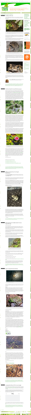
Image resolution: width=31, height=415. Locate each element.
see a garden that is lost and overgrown (17, 92)
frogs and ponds (9, 168)
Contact (27, 1)
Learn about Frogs (14, 84)
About (4, 1)
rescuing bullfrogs (12, 219)
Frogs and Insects (21, 218)
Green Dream (17, 1)
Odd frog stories (17, 84)
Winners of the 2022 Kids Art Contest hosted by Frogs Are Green (26, 69)
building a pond (6, 168)
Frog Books (7, 1)
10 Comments (6, 265)
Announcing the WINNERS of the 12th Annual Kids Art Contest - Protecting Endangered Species (27, 16)
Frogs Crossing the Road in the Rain (11, 268)
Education (9, 1)
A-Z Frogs (7, 166)
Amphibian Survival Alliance (20, 380)
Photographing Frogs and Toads (20, 84)
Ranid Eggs (17, 381)
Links (25, 1)
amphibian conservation (20, 405)
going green (6, 167)
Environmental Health (7, 264)
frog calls (17, 218)
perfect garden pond (11, 168)
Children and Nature (18, 166)
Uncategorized (14, 405)
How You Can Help (8, 167)
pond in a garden (14, 168)
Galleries (19, 1)
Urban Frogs (16, 405)
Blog (14, 1)
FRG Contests (22, 1)
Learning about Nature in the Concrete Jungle (13, 385)
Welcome (2, 1)
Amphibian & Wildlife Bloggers (10, 166)
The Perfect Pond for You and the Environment (13, 89)
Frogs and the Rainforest (8, 84)
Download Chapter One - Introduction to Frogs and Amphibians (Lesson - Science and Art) (27, 24)
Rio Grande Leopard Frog (20, 381)
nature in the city (15, 406)
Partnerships (12, 1)
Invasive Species (11, 84)
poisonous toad (20, 85)
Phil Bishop (16, 381)
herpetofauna (14, 381)
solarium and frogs (15, 219)
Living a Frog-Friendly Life (16, 167)
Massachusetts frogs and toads (9, 219)
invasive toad (12, 85)
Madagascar (18, 85)
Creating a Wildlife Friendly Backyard (9, 218)
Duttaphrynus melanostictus (9, 85)
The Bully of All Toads (9, 15)
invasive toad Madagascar (15, 85)
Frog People (19, 218)
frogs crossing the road (11, 381)
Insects (10, 167)
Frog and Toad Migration (14, 218)
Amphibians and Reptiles (15, 166)
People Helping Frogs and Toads (20, 167)
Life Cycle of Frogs (10, 380)
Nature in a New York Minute (13, 387)
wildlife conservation (20, 264)
